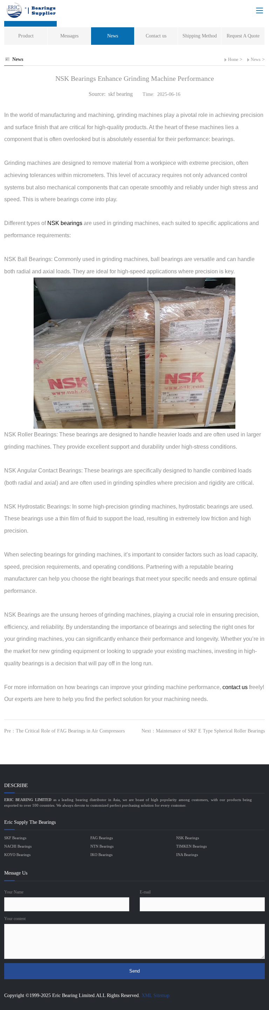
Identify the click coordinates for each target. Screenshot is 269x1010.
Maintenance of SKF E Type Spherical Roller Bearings (210, 731)
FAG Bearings (101, 838)
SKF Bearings (15, 838)
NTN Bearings (101, 846)
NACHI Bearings (18, 846)
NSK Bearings (187, 838)
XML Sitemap (156, 995)
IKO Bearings (101, 855)
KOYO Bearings (17, 855)
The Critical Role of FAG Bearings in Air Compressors (70, 731)
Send (134, 971)
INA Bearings (187, 855)
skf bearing (120, 94)
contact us (235, 687)
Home (233, 59)
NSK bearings (64, 223)
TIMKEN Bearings (191, 846)
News (256, 59)
